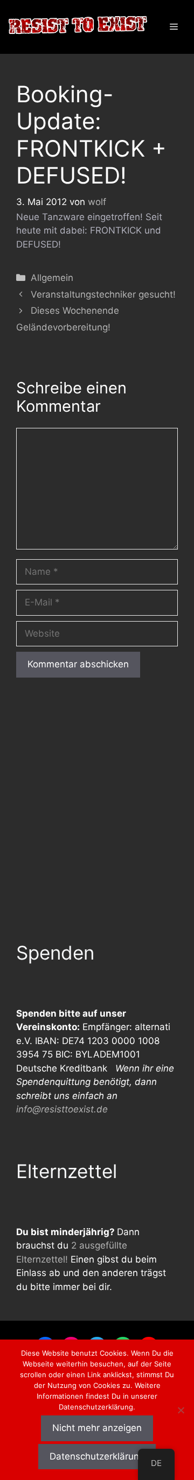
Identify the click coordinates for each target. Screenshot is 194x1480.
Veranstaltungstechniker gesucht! (103, 294)
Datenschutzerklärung (97, 1456)
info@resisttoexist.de (62, 1109)
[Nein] (180, 1410)
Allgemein (52, 277)
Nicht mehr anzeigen (97, 1427)
